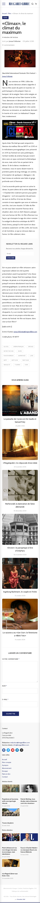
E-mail (5, 699)
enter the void (8, 351)
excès (20, 351)
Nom (4, 686)
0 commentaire (8, 45)
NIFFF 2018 (15, 360)
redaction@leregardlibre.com (20, 743)
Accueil (4, 13)
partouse (25, 360)
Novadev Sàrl (21, 899)
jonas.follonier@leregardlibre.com (25, 332)
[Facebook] (3, 750)
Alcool (6, 346)
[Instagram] (21, 750)
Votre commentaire (10, 659)
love (31, 355)
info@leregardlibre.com (21, 745)
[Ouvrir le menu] (3, 4)
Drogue (30, 346)
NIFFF (5, 360)
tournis (17, 364)
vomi (26, 364)
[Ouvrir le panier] (36, 4)
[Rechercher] (32, 3)
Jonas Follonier (15, 41)
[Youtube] (12, 750)
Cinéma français (18, 346)
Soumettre (10, 714)
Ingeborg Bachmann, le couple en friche (20, 592)
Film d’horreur (8, 355)
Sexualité (7, 364)
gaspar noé (21, 355)
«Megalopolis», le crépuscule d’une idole (20, 463)
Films (10, 13)
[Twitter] (8, 750)
